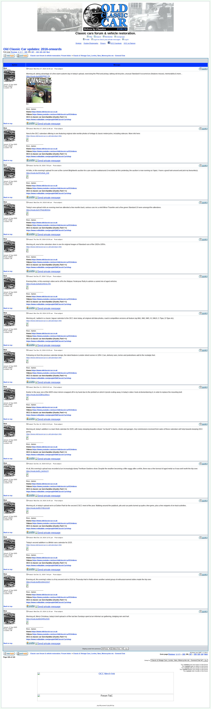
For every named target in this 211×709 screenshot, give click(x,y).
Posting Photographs (91, 43)
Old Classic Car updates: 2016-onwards (32, 49)
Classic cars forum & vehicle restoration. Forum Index (50, 55)
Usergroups (120, 37)
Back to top (8, 123)
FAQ (90, 37)
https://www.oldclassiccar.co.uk (44, 112)
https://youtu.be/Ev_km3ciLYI (37, 471)
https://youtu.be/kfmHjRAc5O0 (38, 619)
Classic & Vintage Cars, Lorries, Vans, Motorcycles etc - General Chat (99, 55)
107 (32, 52)
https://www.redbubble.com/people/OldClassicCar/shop (48, 120)
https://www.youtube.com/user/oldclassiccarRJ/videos (54, 114)
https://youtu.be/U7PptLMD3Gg (38, 210)
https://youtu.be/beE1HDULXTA (38, 284)
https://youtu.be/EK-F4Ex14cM (38, 508)
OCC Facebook (116, 43)
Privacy (103, 43)
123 (41, 52)
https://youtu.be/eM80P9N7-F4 (38, 76)
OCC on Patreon (129, 43)
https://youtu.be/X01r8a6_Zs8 (37, 173)
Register (79, 43)
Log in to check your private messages (106, 39)
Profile (87, 39)
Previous (14, 52)
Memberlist (109, 37)
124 (44, 52)
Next (48, 52)
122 (37, 52)
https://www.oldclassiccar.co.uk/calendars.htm (44, 136)
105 (26, 52)
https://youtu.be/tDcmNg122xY (38, 582)
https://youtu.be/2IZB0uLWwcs (38, 395)
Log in (126, 39)
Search (98, 37)
